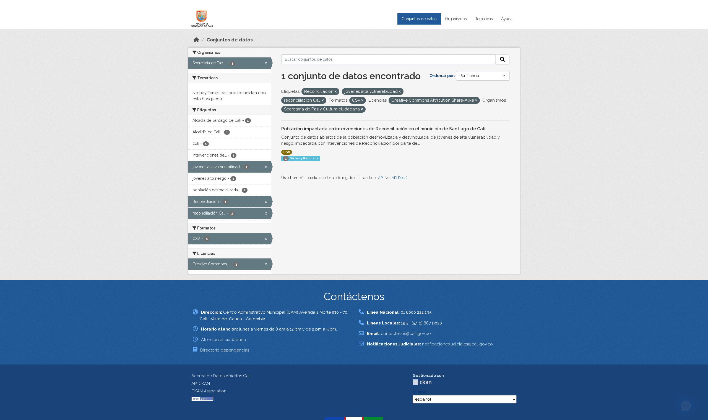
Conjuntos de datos (419, 19)
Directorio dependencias (224, 350)
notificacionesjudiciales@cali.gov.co (457, 344)
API (381, 178)
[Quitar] (336, 92)
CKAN (422, 382)
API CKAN (200, 383)
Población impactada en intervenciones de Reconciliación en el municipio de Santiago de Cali (383, 128)
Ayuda (506, 19)
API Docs (399, 178)
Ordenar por (442, 75)
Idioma (419, 392)
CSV (286, 152)
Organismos (456, 19)
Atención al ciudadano (223, 339)
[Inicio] (196, 40)
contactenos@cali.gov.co (406, 333)
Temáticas (484, 19)
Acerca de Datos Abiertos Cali (221, 375)
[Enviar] (502, 59)
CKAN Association (209, 391)
